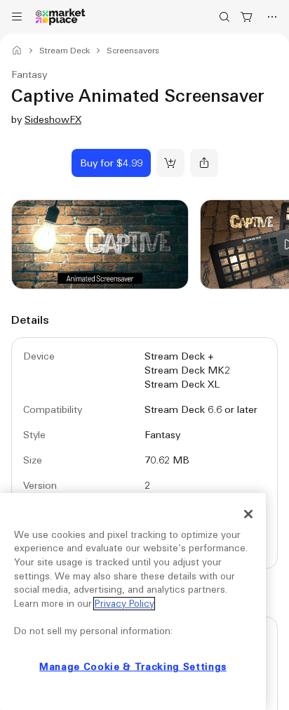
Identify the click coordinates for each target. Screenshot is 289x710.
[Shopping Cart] (247, 17)
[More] (272, 17)
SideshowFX (53, 119)
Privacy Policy (124, 603)
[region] (133, 601)
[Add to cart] (170, 163)
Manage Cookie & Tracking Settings (133, 667)
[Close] (248, 514)
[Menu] (17, 17)
